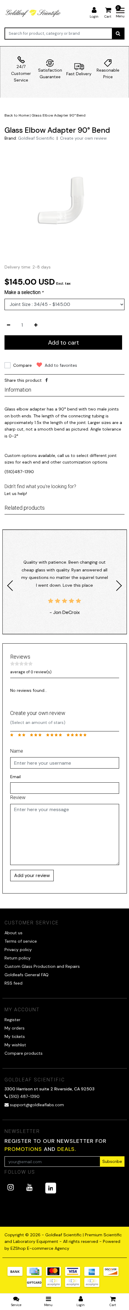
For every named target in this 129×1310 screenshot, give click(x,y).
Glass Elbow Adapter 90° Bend (59, 115)
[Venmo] (93, 1285)
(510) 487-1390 (24, 1096)
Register (12, 1019)
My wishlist (15, 1045)
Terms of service (20, 941)
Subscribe (112, 1161)
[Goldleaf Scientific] (33, 13)
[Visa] (74, 1274)
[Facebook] (46, 380)
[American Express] (94, 1274)
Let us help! (15, 493)
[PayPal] (55, 1285)
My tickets (14, 1036)
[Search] (118, 33)
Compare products (23, 1053)
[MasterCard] (55, 1274)
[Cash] (36, 1285)
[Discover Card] (113, 1274)
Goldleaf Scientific (36, 138)
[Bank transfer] (17, 1274)
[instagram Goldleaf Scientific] (10, 1187)
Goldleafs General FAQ (26, 974)
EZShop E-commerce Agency (39, 1248)
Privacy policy (18, 949)
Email (15, 776)
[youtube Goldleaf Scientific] (29, 1187)
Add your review (32, 875)
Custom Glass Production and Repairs (42, 966)
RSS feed (13, 983)
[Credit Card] (36, 1274)
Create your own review (83, 138)
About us (13, 932)
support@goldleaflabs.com (37, 1104)
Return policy (17, 958)
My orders (14, 1028)
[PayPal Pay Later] (74, 1285)
